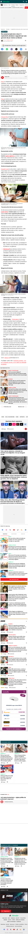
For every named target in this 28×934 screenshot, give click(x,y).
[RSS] (22, 530)
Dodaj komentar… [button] (9, 801)
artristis (22, 416)
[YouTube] (17, 424)
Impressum (12, 924)
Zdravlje (7, 29)
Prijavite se (6, 911)
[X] (10, 424)
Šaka (2, 99)
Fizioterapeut (15, 319)
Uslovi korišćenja (18, 926)
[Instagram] (14, 424)
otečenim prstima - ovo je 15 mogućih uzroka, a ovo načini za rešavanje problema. (13, 362)
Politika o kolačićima (19, 924)
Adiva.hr (6, 357)
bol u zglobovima (10, 416)
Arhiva (26, 924)
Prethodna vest (7, 406)
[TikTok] (21, 424)
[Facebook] (6, 424)
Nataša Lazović (10, 40)
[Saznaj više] (26, 890)
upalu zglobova (10, 156)
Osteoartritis (4, 117)
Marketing (3, 924)
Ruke (2, 81)
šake (3, 416)
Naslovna (3, 29)
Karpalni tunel (4, 169)
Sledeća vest (21, 406)
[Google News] (25, 424)
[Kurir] (5, 2)
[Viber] (2, 424)
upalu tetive (4, 211)
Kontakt (7, 924)
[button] (25, 41)
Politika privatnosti (10, 926)
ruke (17, 416)
